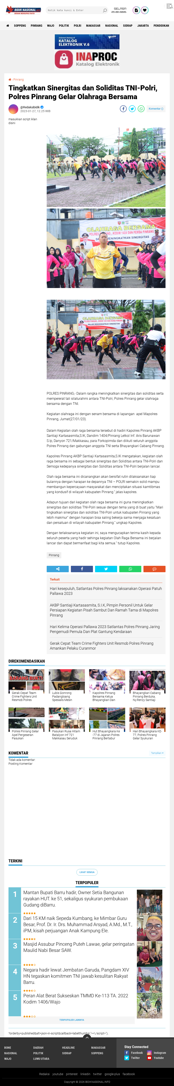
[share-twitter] (132, 108)
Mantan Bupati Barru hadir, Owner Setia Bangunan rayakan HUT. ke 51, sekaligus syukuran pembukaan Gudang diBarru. (75, 898)
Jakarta (143, 25)
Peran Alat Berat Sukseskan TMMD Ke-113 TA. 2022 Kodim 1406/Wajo (75, 999)
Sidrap (127, 25)
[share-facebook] (123, 108)
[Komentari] (154, 569)
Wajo (50, 25)
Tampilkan (156, 753)
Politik (64, 25)
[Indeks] (136, 10)
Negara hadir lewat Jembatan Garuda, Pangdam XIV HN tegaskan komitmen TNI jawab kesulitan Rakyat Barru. (76, 976)
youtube (57, 1074)
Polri (77, 25)
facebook (129, 1074)
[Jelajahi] (169, 6)
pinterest (72, 1074)
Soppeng (20, 25)
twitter (97, 1074)
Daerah (38, 1047)
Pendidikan (161, 25)
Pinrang (36, 25)
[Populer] (144, 10)
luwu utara (41, 1058)
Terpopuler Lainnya (71, 1020)
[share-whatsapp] (141, 108)
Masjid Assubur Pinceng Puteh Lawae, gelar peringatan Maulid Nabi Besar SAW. (78, 947)
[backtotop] (87, 1038)
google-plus (112, 1074)
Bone (7, 1047)
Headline (68, 1047)
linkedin (85, 1074)
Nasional (111, 25)
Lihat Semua (87, 872)
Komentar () (156, 108)
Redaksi (44, 1074)
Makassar (93, 25)
